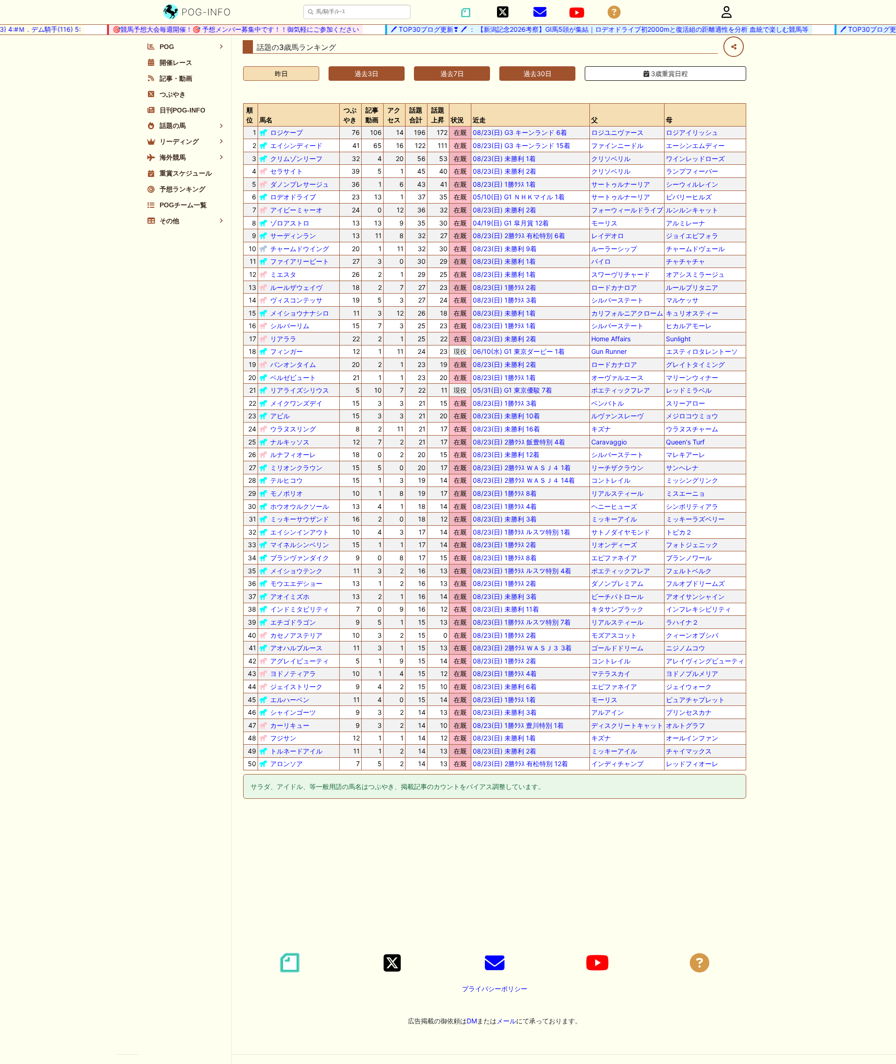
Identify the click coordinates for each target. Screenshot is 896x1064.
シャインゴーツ (293, 712)
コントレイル (610, 480)
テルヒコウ (286, 480)
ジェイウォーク (689, 687)
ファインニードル (617, 145)
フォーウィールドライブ (627, 210)
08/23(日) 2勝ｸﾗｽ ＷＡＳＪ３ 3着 (522, 648)
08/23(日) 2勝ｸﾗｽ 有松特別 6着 (519, 236)
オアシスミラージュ (695, 274)
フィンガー (286, 351)
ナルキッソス (289, 442)
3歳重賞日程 (668, 74)
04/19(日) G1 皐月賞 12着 (511, 223)
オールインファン (692, 738)
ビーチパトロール (617, 596)
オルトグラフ (685, 725)
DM (472, 1021)
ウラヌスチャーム (692, 429)
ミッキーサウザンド (299, 519)
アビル (280, 416)
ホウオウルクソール (299, 506)
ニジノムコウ (685, 648)
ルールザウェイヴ (296, 287)
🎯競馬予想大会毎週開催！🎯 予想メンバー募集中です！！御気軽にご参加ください (224, 29)
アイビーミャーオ (296, 210)
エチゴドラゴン (293, 622)
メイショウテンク (296, 571)
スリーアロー (685, 403)
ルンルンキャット (692, 210)
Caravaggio (609, 442)
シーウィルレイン (692, 184)
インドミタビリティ (299, 609)
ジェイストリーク (296, 687)
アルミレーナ (685, 223)
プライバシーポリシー (494, 989)
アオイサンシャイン (695, 596)
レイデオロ (607, 236)
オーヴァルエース (617, 377)
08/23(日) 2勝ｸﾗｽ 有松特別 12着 (520, 764)
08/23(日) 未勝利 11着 (506, 609)
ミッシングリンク (692, 480)
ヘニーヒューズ (614, 506)
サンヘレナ (682, 468)
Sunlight (678, 339)
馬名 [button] (266, 120)
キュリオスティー (692, 313)
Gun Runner (609, 351)
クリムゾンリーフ (296, 158)
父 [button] (594, 120)
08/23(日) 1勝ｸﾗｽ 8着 (505, 493)
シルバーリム (289, 326)
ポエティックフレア (620, 390)
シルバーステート (617, 300)
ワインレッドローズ (695, 158)
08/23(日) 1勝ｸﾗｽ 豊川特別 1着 (518, 725)
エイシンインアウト (299, 532)
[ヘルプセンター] (614, 12)
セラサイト (286, 171)
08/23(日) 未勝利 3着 (505, 519)
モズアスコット (614, 635)
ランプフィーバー (692, 171)
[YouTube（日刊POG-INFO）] (576, 12)
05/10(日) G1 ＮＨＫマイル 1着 (519, 197)
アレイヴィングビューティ (705, 661)
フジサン (283, 738)
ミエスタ (283, 274)
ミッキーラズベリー (695, 519)
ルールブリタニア (692, 287)
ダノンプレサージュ (299, 184)
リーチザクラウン (617, 468)
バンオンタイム (293, 364)
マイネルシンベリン (299, 545)
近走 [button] (479, 120)
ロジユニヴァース (617, 132)
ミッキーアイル (614, 519)
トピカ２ (679, 532)
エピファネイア (614, 558)
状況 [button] (457, 120)
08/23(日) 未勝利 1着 (504, 158)
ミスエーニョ (685, 493)
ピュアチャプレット (695, 700)
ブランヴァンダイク (299, 558)
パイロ (601, 261)
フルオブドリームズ (695, 583)
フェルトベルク (689, 571)
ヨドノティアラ (293, 673)
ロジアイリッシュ (692, 132)
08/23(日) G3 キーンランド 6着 (520, 132)
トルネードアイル (296, 751)
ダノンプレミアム (617, 583)
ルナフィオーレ (293, 454)
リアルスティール (617, 493)
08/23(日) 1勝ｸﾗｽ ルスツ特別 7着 (522, 622)
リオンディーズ (614, 545)
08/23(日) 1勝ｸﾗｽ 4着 (505, 506)
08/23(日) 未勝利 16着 (506, 429)
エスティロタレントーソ (702, 351)
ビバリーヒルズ (689, 197)
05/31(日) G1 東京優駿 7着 (512, 390)
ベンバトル (607, 403)
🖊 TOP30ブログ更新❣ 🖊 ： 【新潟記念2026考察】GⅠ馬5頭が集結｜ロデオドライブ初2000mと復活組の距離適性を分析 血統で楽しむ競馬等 (588, 29)
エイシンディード (296, 145)
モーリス (604, 223)
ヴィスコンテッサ (296, 300)
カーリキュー (289, 725)
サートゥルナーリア (620, 184)
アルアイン (607, 712)
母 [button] (669, 120)
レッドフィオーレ (692, 764)
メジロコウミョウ (692, 416)
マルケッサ (682, 300)
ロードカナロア (614, 287)
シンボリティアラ (692, 506)
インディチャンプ (617, 764)
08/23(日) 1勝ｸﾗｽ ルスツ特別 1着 (521, 532)
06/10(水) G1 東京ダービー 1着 (519, 351)
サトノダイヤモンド (620, 532)
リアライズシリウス (299, 390)
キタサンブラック (617, 609)
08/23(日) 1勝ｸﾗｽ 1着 (504, 184)
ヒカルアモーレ (689, 326)
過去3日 (366, 74)
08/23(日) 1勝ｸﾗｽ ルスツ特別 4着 (522, 571)
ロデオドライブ (293, 197)
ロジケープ (286, 132)
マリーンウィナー (692, 377)
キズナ (601, 429)
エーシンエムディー (695, 145)
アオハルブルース (296, 648)
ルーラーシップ (614, 249)
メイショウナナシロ (299, 313)
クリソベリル (610, 158)
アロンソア (286, 764)
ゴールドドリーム (617, 648)
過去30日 (538, 74)
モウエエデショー (296, 583)
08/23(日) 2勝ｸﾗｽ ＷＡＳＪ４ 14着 (524, 480)
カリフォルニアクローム (627, 313)
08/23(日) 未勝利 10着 (506, 416)
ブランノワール (689, 558)
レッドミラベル (689, 390)
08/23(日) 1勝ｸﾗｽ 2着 (504, 287)
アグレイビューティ (299, 661)
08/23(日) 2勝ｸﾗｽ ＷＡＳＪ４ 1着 (522, 468)
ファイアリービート (299, 261)
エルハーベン (289, 700)
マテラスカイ (610, 673)
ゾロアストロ (289, 223)
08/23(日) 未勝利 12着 (506, 454)
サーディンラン (293, 236)
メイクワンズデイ (296, 403)
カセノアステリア (296, 635)
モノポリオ (286, 493)
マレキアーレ (685, 454)
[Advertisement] (494, 877)
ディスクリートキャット (627, 725)
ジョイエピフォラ (692, 236)
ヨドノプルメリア (692, 673)
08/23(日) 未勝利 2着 (504, 171)
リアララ (283, 339)
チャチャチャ (685, 261)
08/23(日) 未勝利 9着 (505, 249)
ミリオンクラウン (296, 468)
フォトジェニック (692, 545)
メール (506, 1021)
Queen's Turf (685, 442)
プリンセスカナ (689, 712)
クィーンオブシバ (692, 635)
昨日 (281, 74)
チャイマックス (689, 751)
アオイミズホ (289, 596)
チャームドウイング (299, 249)
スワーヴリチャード (620, 274)
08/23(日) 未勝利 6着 (505, 687)
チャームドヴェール (695, 249)
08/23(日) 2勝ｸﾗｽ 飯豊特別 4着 (519, 442)
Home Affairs (610, 339)
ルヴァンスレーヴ (617, 416)
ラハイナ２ (682, 622)
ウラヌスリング (293, 429)
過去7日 (452, 74)
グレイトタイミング (695, 364)
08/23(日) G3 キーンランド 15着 (521, 145)
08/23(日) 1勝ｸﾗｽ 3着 (505, 300)
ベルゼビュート (293, 377)
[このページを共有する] (733, 46)
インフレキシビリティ (698, 609)
